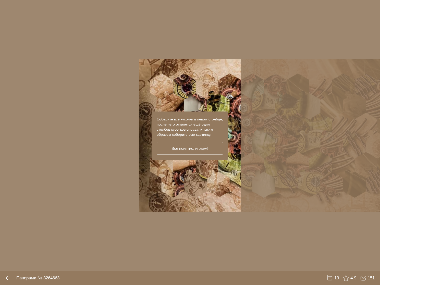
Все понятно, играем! (190, 148)
